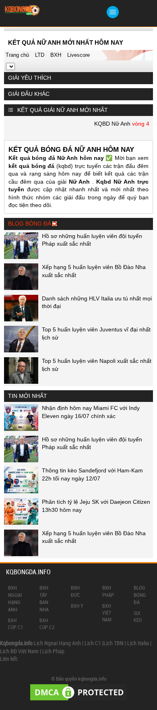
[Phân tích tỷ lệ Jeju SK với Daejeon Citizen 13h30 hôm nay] (21, 523)
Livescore (78, 55)
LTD (39, 55)
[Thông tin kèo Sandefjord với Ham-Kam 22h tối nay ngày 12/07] (21, 491)
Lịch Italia (138, 643)
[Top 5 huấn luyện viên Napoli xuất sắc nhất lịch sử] (21, 382)
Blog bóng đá (140, 595)
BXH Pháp (108, 591)
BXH (55, 55)
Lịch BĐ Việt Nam (19, 651)
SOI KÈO (138, 616)
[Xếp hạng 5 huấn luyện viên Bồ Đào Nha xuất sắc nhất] (21, 288)
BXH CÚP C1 (15, 623)
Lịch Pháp (53, 651)
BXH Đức (75, 591)
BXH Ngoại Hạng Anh (15, 598)
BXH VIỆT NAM (107, 612)
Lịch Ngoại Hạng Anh (57, 643)
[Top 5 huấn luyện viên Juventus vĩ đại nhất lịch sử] (21, 350)
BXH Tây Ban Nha (44, 598)
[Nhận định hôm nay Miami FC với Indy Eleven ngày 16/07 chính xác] (21, 429)
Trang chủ (17, 55)
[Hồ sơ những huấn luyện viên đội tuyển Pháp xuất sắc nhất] (21, 257)
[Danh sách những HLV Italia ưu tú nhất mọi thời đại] (21, 319)
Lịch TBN (113, 643)
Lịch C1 (93, 643)
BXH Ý (77, 605)
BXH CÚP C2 (46, 623)
